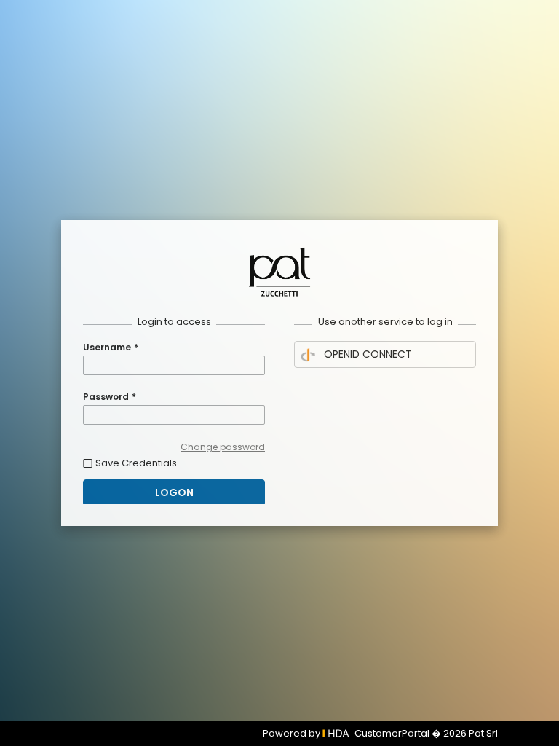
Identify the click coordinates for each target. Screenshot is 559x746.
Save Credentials (136, 463)
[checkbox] (174, 463)
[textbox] (174, 365)
